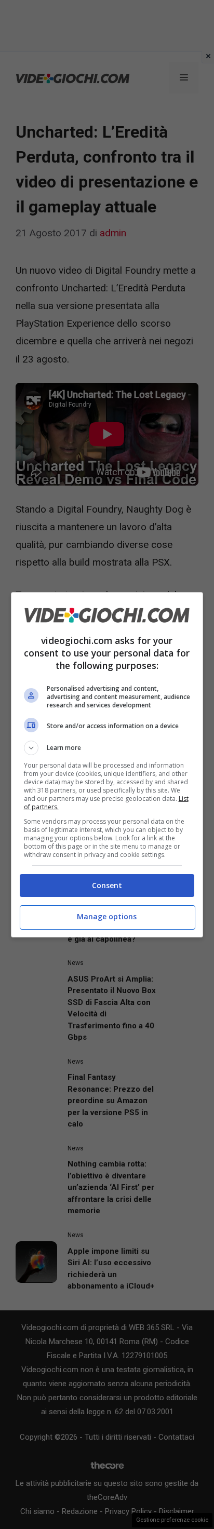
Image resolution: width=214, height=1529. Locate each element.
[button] (107, 748)
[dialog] (107, 764)
